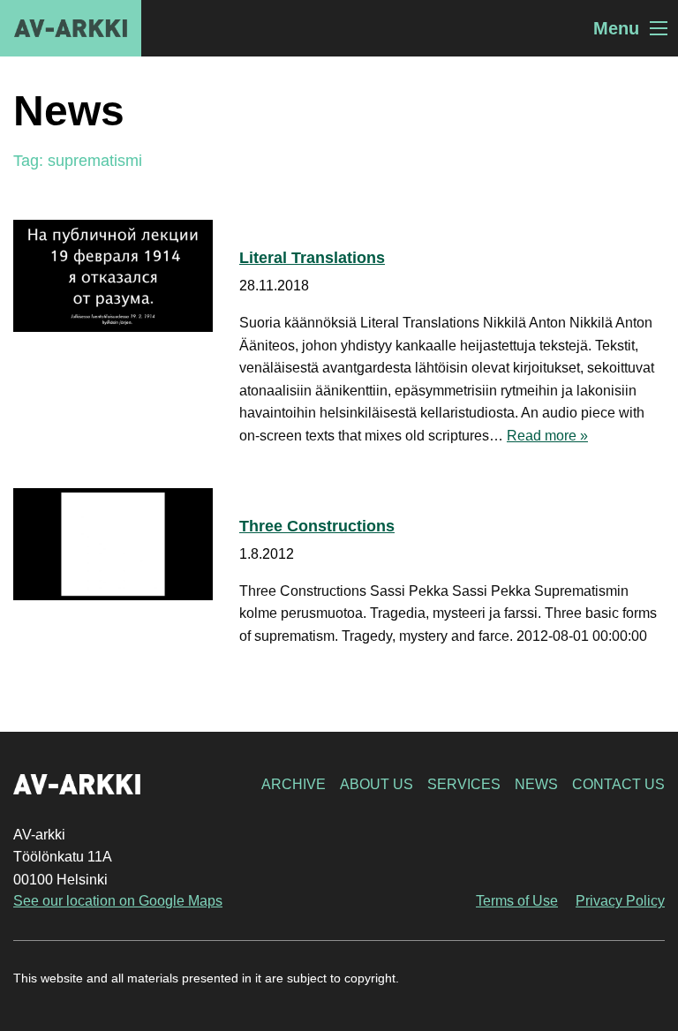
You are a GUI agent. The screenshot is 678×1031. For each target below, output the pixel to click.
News (536, 784)
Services (464, 784)
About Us (376, 784)
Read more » (547, 435)
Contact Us (618, 784)
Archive (293, 784)
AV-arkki (70, 28)
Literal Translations (312, 258)
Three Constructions (317, 526)
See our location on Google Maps (117, 900)
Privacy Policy (620, 900)
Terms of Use (517, 900)
